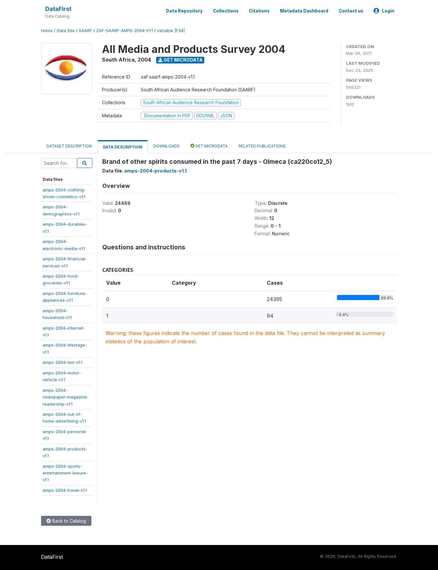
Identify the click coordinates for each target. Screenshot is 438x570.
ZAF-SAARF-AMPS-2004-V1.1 (124, 30)
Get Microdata (183, 60)
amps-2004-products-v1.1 (155, 170)
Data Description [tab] (122, 147)
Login (388, 10)
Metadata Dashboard (304, 10)
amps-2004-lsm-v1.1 (62, 362)
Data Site (66, 30)
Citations (259, 10)
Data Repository (184, 10)
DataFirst (58, 8)
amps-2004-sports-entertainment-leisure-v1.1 (65, 473)
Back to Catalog (68, 521)
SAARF (85, 30)
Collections (226, 10)
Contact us (351, 10)
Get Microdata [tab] (211, 146)
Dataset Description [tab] (69, 146)
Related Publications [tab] (262, 146)
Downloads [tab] (166, 146)
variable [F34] (171, 30)
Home (47, 30)
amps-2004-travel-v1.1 (65, 490)
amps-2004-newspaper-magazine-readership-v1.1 (65, 397)
